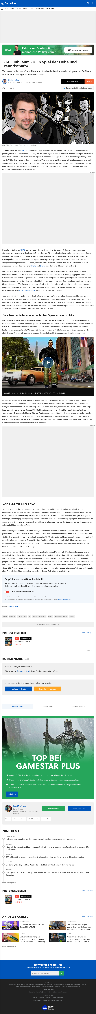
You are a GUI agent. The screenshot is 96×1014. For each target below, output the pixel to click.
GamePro (39, 992)
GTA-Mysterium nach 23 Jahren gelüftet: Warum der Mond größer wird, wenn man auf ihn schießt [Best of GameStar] (47, 873)
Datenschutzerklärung (64, 599)
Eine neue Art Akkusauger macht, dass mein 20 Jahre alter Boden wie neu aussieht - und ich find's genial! (79, 928)
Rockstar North (46, 819)
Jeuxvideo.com (62, 992)
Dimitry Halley (13, 80)
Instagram (48, 997)
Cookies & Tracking (61, 987)
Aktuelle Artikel (15, 916)
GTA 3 (24, 150)
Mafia (33, 265)
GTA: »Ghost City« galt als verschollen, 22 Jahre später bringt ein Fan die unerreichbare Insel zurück (45, 857)
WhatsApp (60, 997)
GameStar (32, 992)
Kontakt (83, 984)
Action (50, 616)
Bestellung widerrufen (60, 984)
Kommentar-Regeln (23, 671)
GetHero (54, 992)
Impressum (12, 984)
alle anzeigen (87, 633)
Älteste (48, 706)
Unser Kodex (29, 984)
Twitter (35, 997)
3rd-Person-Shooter (39, 616)
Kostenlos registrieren (47, 689)
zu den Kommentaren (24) (46, 624)
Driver (42, 265)
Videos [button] (25, 9)
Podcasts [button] (40, 9)
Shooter (71, 616)
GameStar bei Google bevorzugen (79, 88)
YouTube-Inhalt (13, 606)
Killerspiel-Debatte (27, 290)
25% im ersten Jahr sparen (78, 50)
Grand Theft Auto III (22, 641)
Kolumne (12, 616)
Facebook (41, 997)
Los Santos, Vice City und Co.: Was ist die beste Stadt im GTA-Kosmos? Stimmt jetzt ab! (40, 865)
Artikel (5, 616)
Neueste (17, 706)
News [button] (19, 9)
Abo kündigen (48, 984)
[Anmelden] (61, 973)
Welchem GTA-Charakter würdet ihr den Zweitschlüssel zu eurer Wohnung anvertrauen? (40, 839)
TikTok (54, 997)
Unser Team (20, 984)
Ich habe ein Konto (18, 689)
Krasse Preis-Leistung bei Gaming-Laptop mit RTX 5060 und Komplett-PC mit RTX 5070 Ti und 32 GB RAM (79, 940)
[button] (88, 3)
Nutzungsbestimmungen (23, 987)
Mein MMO (46, 992)
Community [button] (50, 9)
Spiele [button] (12, 9)
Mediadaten (36, 987)
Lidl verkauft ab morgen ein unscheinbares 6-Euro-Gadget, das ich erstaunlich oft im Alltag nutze (32, 940)
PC (30, 616)
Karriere (70, 984)
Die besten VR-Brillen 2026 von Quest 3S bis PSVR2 (32, 925)
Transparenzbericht (74, 987)
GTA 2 (22, 249)
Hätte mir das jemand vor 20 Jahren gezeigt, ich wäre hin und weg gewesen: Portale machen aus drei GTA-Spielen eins (48, 848)
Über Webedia (38, 984)
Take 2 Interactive (33, 819)
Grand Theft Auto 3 (61, 616)
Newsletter (77, 984)
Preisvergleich (14, 633)
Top (78, 706)
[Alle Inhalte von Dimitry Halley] (4, 81)
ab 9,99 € (18, 644)
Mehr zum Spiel (79, 808)
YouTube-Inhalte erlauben (22, 591)
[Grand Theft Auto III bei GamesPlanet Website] (8, 642)
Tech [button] (32, 9)
